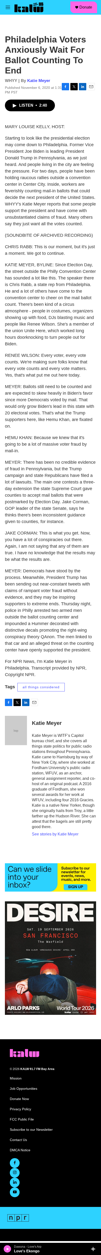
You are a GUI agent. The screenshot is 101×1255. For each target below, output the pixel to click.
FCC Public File (22, 1119)
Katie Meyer (38, 80)
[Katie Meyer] (16, 730)
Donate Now (19, 1099)
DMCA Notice (20, 1150)
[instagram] (15, 1173)
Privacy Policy (20, 1109)
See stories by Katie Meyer (55, 834)
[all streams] (94, 1249)
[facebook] (15, 1163)
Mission (16, 1078)
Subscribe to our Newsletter (31, 1130)
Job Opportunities (23, 1088)
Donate (85, 7)
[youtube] (15, 1192)
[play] (7, 1248)
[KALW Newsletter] (50, 877)
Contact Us (18, 1140)
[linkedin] (15, 1182)
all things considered (41, 687)
